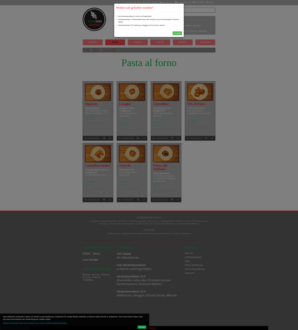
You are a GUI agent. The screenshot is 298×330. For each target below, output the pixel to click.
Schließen (142, 327)
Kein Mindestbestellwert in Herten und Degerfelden (135, 16)
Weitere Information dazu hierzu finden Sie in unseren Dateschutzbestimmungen (35, 323)
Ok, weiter (177, 33)
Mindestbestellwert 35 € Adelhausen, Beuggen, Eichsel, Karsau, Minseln (141, 25)
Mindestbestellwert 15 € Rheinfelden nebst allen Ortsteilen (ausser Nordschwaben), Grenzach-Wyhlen (148, 20)
